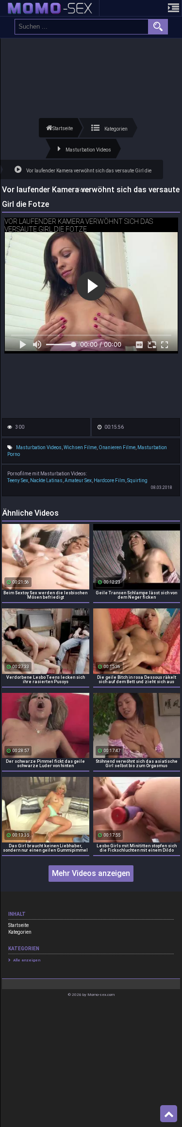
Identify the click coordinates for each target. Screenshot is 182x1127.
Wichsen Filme (80, 447)
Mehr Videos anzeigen (91, 873)
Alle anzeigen (26, 960)
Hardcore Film (109, 480)
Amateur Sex (78, 480)
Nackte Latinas (46, 480)
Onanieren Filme (117, 447)
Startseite (18, 925)
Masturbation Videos (39, 447)
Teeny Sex (17, 480)
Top (168, 1114)
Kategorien (20, 932)
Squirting (137, 480)
